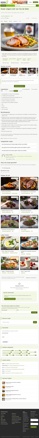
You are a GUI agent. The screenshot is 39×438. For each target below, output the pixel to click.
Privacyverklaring (15, 420)
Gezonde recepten (14, 193)
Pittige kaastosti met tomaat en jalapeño (13, 382)
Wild (11, 16)
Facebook (36, 436)
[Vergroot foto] (2, 49)
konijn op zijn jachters (6, 191)
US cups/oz (20, 90)
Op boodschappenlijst (26, 89)
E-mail (17, 310)
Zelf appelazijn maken (10, 386)
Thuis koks (14, 415)
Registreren (36, 2)
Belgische (24, 59)
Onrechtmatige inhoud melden (16, 423)
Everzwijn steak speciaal (26, 210)
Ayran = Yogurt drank (25, 271)
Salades (25, 355)
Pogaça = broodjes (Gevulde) (8, 271)
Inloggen (30, 2)
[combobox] (25, 6)
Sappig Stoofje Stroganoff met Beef (12, 390)
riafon (11, 154)
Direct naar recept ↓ (6, 62)
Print (20, 21)
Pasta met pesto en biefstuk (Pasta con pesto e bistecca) (16, 398)
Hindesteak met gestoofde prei (8, 229)
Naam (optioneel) (4, 310)
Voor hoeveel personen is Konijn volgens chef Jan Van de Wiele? (14, 144)
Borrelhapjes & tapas (6, 353)
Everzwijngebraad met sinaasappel (28, 191)
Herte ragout (23, 229)
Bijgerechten (17, 350)
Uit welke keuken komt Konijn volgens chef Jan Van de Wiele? (14, 150)
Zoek (35, 322)
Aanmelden (34, 312)
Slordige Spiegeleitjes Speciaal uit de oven (13, 394)
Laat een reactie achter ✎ (25, 62)
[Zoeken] (37, 6)
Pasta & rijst (5, 355)
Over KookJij (3, 413)
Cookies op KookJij (15, 416)
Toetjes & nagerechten (5, 252)
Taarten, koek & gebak (16, 353)
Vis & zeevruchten (32, 352)
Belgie (28, 59)
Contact (2, 415)
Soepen (25, 352)
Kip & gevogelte (19, 355)
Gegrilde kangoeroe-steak (7, 210)
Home (6, 12)
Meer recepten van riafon (10, 159)
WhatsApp (5, 21)
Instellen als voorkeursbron (31, 277)
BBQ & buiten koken (26, 353)
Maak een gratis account (10, 298)
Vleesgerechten (25, 350)
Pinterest (10, 21)
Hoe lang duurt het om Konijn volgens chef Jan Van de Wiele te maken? (16, 147)
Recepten (9, 12)
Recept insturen (4, 422)
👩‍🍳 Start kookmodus (19, 86)
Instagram (32, 436)
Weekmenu (14, 413)
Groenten (11, 355)
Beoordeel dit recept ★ (15, 62)
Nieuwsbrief (3, 420)
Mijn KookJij (3, 419)
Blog (1, 417)
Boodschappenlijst (4, 423)
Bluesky (28, 436)
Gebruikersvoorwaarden (16, 417)
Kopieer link (15, 21)
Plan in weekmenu (34, 89)
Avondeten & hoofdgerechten (5, 16)
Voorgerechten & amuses (13, 252)
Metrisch (15, 90)
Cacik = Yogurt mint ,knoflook (8, 251)
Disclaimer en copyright (16, 419)
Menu (4, 5)
